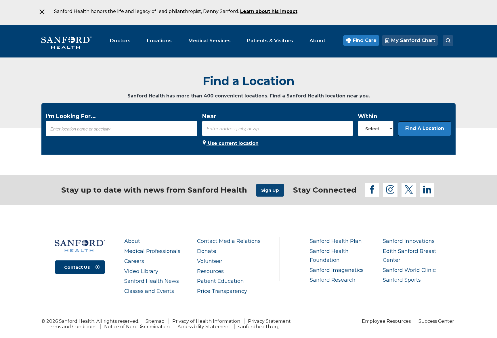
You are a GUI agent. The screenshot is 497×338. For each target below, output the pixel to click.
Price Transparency (222, 291)
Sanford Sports (402, 279)
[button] (424, 128)
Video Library (141, 271)
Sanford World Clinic (409, 270)
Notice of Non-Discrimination (137, 326)
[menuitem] (120, 40)
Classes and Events (149, 291)
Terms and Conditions (71, 326)
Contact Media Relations (229, 241)
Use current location (233, 143)
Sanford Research (332, 279)
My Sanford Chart (412, 40)
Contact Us (77, 267)
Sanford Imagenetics (337, 270)
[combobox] (121, 128)
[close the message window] (42, 12)
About (132, 241)
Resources (210, 271)
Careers (134, 261)
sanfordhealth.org (259, 326)
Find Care (363, 40)
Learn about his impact (268, 11)
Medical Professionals (152, 251)
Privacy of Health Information (206, 321)
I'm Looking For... (71, 116)
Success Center (436, 321)
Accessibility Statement (203, 326)
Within (367, 116)
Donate (206, 251)
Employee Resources (386, 321)
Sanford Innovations (409, 241)
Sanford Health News (151, 281)
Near (209, 116)
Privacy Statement (269, 321)
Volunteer (209, 261)
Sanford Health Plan (336, 241)
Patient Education (220, 281)
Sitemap (155, 321)
